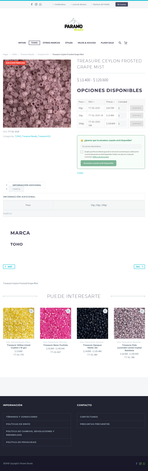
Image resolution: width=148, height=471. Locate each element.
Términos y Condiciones (21, 417)
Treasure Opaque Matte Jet (92, 346)
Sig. (138, 266)
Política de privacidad (101, 157)
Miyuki (22, 42)
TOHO (34, 42)
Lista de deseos (79, 4)
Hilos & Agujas (87, 42)
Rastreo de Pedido (101, 4)
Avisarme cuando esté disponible (98, 163)
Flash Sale (107, 42)
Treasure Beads (27, 54)
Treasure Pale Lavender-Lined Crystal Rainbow (129, 348)
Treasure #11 (43, 54)
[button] (31, 311)
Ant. (10, 266)
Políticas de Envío (18, 424)
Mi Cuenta (122, 4)
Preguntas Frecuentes (95, 424)
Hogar (5, 54)
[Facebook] (32, 4)
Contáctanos (60, 4)
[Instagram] (36, 4)
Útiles (69, 42)
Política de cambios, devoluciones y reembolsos (30, 433)
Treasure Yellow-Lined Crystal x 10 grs (18, 346)
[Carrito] (126, 43)
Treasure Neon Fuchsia (55, 345)
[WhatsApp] (40, 4)
